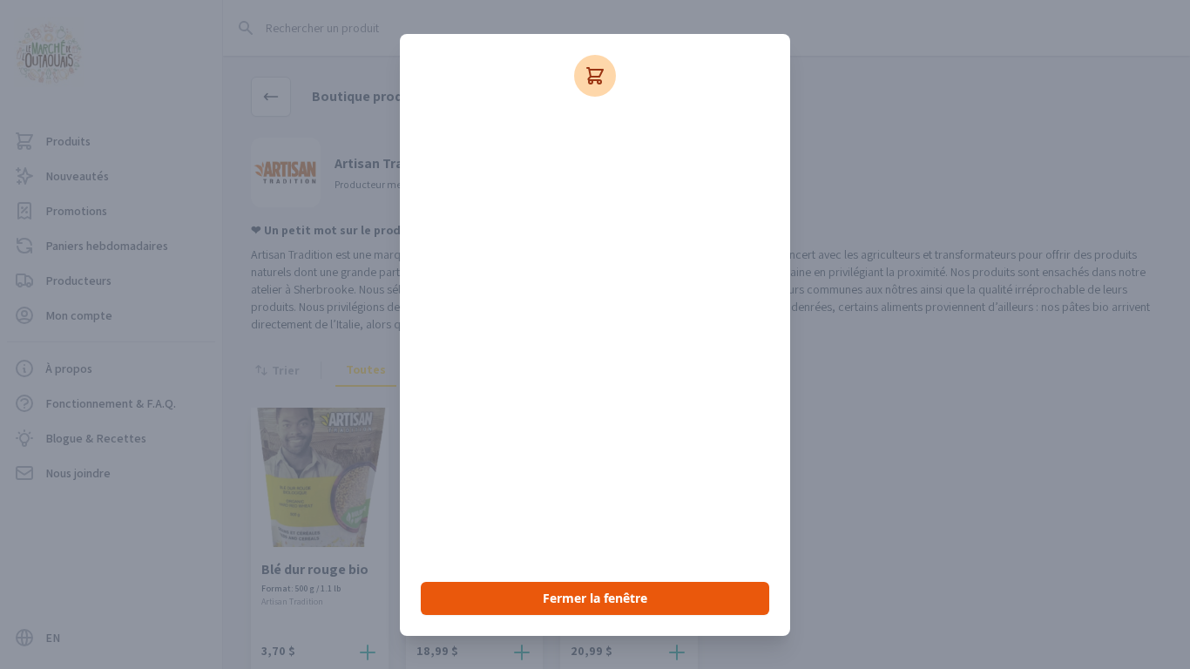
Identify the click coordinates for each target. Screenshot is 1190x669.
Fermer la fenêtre (595, 598)
